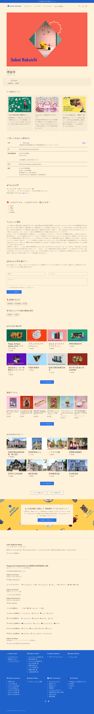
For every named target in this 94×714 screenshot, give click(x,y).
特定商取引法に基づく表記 (56, 692)
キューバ (49, 628)
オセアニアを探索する (14, 623)
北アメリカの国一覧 (13, 692)
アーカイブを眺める (13, 553)
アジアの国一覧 (12, 683)
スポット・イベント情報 (35, 681)
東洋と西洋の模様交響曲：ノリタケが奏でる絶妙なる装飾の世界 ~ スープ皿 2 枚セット (80, 412)
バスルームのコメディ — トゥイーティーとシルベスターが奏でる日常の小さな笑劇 (67, 412)
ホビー (52, 584)
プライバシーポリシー (55, 690)
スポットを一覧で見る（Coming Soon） (19, 643)
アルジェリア (27, 618)
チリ (40, 633)
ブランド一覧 (73, 657)
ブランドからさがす (44, 550)
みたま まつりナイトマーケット (56, 345)
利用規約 (51, 688)
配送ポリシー (52, 683)
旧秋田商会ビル (34, 452)
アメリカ (25, 628)
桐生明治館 (32, 474)
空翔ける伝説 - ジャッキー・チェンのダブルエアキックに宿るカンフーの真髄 (53, 412)
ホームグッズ (44, 584)
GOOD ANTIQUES (13, 710)
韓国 (42, 608)
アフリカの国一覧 (13, 688)
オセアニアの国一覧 (13, 690)
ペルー (34, 633)
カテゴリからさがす (30, 550)
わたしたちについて (54, 681)
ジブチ (51, 618)
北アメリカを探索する (14, 628)
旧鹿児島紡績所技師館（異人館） (16, 453)
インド (36, 608)
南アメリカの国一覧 (13, 694)
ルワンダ (36, 618)
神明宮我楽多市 (75, 344)
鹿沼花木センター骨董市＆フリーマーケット (16, 369)
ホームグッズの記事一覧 (35, 661)
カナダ (42, 628)
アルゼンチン (48, 633)
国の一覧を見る (13, 603)
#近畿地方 (9, 314)
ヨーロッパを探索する (14, 613)
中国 (30, 608)
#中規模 (25, 303)
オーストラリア (27, 623)
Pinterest (71, 686)
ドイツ (43, 613)
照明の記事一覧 (33, 665)
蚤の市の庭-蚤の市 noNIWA (76, 368)
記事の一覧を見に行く (14, 579)
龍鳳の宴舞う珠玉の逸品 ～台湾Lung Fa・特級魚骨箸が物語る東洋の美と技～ (40, 412)
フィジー (37, 623)
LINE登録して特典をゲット (47, 520)
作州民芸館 (73, 474)
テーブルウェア (27, 584)
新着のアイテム (12, 659)
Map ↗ (84, 143)
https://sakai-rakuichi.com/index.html (29, 149)
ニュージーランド (48, 623)
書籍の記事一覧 (33, 670)
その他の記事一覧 (33, 672)
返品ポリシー (52, 686)
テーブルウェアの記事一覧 (36, 657)
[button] (47, 6)
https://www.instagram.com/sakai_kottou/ (30, 164)
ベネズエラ (26, 633)
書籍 (71, 584)
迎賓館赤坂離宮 (75, 452)
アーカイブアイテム (13, 661)
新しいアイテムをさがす (15, 550)
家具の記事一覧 (33, 659)
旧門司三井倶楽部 (15, 474)
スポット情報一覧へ (55, 493)
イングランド (27, 613)
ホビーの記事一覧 (33, 663)
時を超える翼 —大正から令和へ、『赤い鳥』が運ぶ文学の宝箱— (13, 412)
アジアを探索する (13, 608)
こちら (23, 193)
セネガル (44, 618)
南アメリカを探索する (14, 633)
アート (64, 584)
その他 (77, 584)
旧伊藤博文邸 (54, 474)
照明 (59, 584)
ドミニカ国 (34, 628)
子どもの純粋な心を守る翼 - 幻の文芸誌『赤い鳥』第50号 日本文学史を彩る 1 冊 (26, 412)
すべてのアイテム (13, 657)
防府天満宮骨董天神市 (57, 368)
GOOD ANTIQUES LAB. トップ (16, 571)
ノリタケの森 (54, 452)
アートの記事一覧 (33, 667)
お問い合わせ (52, 694)
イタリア (51, 613)
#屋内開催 (9, 303)
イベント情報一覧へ (38, 493)
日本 (24, 608)
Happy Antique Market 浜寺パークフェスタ (15, 346)
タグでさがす (72, 550)
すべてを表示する (47, 382)
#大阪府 (17, 314)
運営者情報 (52, 696)
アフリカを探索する (13, 618)
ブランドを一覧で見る (15, 594)
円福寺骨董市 (33, 367)
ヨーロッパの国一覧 (13, 686)
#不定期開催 (18, 303)
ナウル (57, 623)
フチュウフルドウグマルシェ (35, 345)
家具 (36, 584)
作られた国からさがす (59, 550)
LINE (70, 688)
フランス (36, 613)
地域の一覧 (11, 681)
